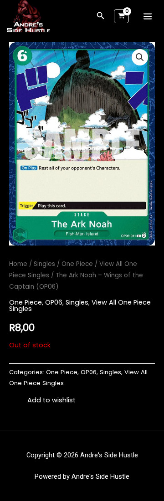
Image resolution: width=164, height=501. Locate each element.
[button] (101, 16)
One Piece (77, 264)
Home (18, 264)
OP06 (53, 302)
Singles (44, 264)
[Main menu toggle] (147, 16)
